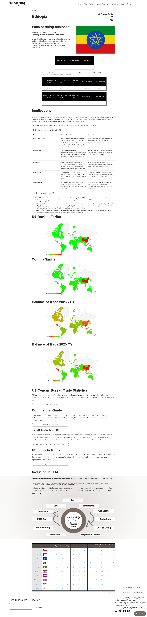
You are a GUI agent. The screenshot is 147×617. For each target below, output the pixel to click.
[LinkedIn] (120, 610)
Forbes (39, 483)
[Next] (114, 593)
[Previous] (106, 593)
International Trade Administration (66, 484)
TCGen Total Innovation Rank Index (67, 483)
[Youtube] (116, 610)
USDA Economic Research (49, 483)
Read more (36, 493)
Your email (12, 604)
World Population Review (101, 483)
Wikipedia (53, 484)
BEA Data (47, 484)
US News (41, 484)
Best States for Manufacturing (86, 483)
